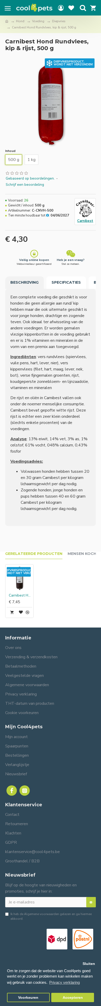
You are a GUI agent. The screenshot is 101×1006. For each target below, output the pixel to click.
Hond (20, 21)
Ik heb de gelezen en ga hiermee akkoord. (51, 916)
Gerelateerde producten (33, 554)
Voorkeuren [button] (28, 998)
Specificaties (66, 282)
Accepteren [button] (73, 998)
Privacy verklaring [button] (64, 982)
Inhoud (10, 151)
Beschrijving (24, 282)
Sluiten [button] (89, 964)
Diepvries (59, 21)
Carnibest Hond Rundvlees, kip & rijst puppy (20, 595)
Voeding (38, 21)
